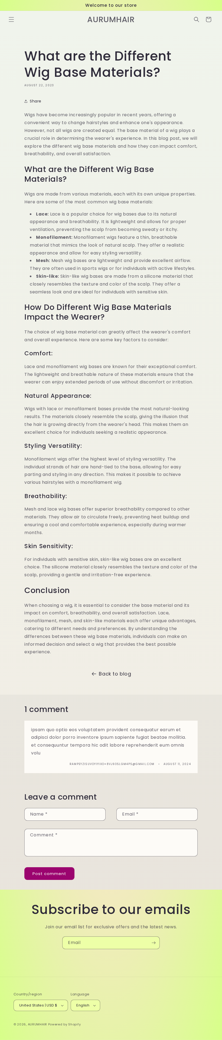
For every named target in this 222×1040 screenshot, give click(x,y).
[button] (11, 19)
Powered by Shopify (64, 1024)
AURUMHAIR (37, 1024)
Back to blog (115, 673)
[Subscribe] (153, 942)
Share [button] (35, 101)
